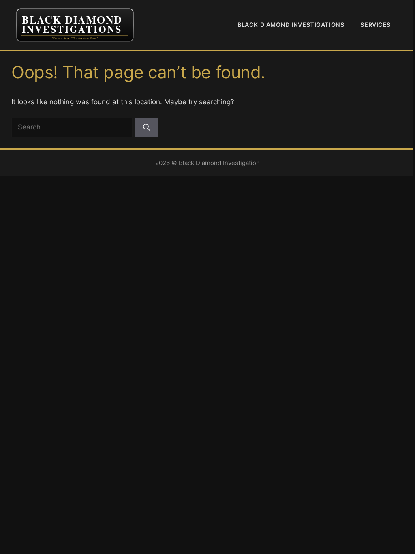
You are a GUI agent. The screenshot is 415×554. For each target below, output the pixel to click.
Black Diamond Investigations (290, 24)
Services (375, 24)
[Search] (146, 127)
